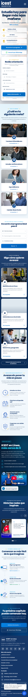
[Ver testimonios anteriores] (21, 515)
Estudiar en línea (5, 662)
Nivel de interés (6, 86)
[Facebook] (2, 648)
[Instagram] (7, 648)
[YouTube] (15, 648)
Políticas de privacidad (7, 665)
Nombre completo (6, 68)
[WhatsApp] (11, 648)
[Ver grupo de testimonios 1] (13, 540)
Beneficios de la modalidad (8, 657)
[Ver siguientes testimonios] (25, 515)
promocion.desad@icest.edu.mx (12, 679)
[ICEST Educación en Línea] (6, 4)
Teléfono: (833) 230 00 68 (11, 673)
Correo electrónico (7, 80)
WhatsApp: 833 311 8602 (10, 676)
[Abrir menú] (25, 4)
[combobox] (14, 236)
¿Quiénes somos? (5, 654)
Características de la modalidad (9, 660)
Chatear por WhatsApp (14, 684)
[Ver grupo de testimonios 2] (14, 540)
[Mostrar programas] (25, 236)
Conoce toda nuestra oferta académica (13, 362)
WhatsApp (5, 74)
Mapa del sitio (4, 668)
